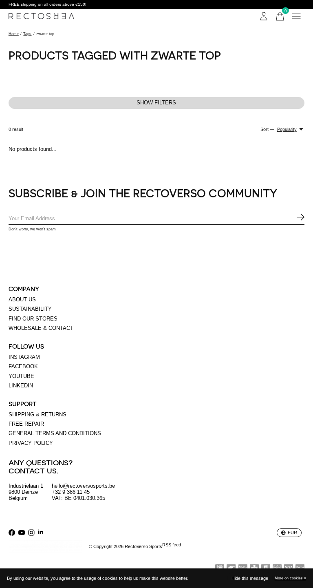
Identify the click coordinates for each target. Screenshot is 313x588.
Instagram (24, 357)
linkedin (21, 385)
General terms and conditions (55, 433)
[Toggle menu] (296, 16)
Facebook (23, 366)
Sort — (267, 129)
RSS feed (171, 544)
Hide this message (249, 578)
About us (22, 299)
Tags (27, 34)
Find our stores (33, 319)
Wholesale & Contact (41, 328)
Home (14, 34)
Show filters (156, 102)
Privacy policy (31, 443)
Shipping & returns (37, 414)
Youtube (21, 376)
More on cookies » (290, 578)
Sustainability (30, 309)
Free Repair (26, 424)
